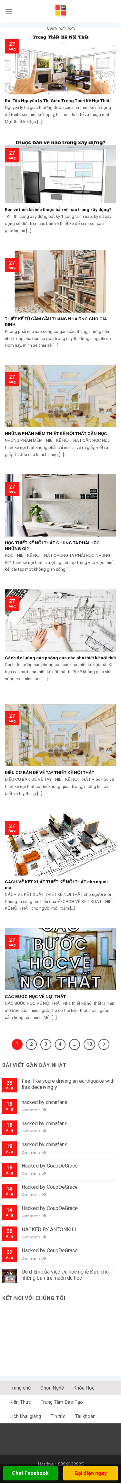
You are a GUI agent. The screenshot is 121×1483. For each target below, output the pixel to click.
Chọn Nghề (52, 1388)
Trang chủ (20, 1388)
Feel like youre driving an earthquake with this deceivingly (68, 1084)
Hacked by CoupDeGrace (50, 1166)
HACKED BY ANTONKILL (49, 1229)
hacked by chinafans (44, 1102)
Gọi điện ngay (91, 1473)
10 (89, 1044)
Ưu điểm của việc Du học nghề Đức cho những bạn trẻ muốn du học (65, 1275)
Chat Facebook (30, 1473)
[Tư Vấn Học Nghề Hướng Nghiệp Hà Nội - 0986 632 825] (60, 11)
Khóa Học (84, 1388)
